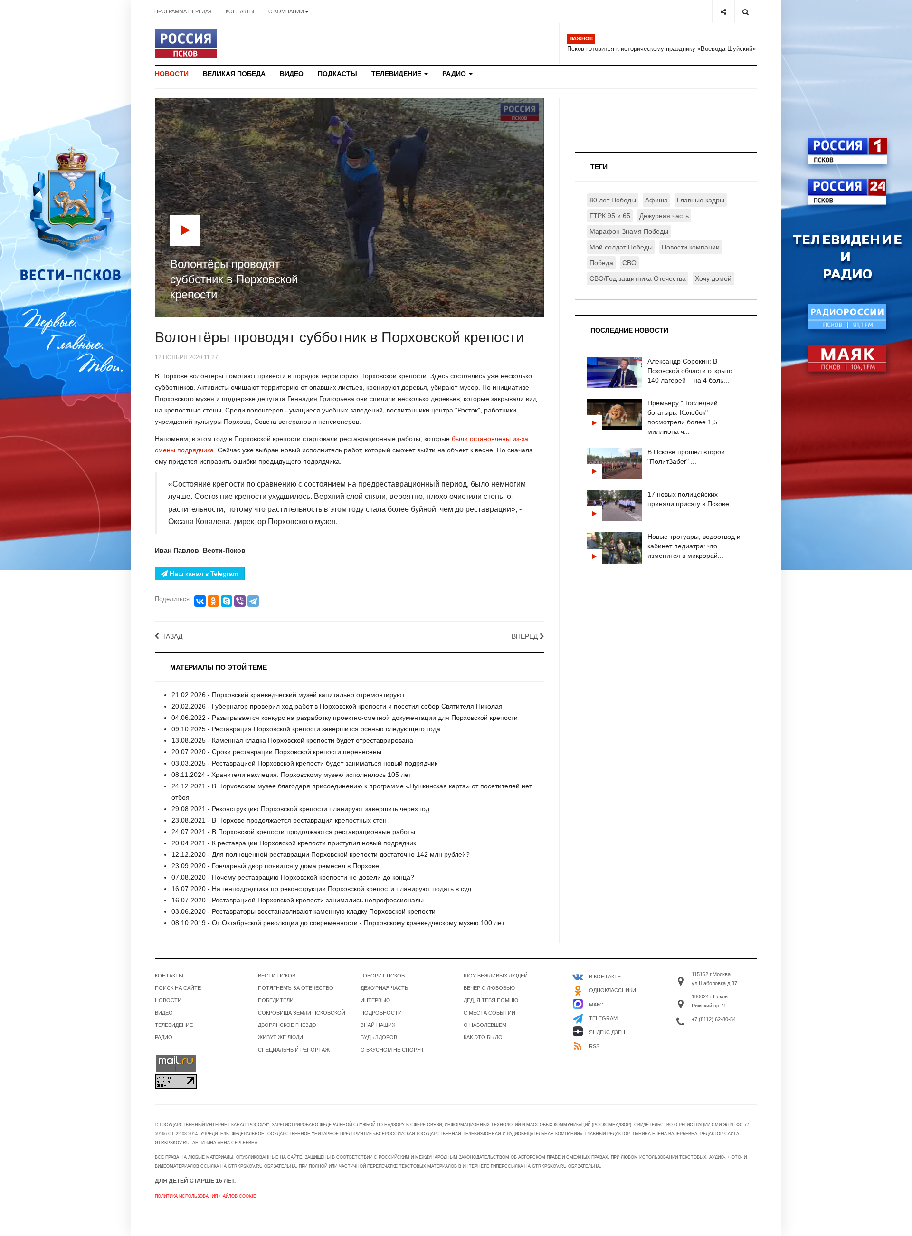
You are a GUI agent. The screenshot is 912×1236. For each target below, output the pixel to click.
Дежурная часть (664, 216)
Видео (292, 73)
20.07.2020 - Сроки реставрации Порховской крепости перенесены (276, 752)
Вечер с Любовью (489, 988)
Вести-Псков (276, 975)
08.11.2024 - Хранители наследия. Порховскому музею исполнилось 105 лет (291, 774)
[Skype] (226, 601)
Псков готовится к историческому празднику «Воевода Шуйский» (661, 48)
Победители (276, 1000)
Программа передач (182, 11)
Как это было (483, 1037)
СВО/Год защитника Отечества (637, 278)
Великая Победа (234, 73)
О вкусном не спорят (392, 1050)
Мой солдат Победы (621, 247)
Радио (455, 73)
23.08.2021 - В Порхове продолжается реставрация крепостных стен (279, 820)
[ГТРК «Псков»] (186, 43)
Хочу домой (713, 278)
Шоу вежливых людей (496, 975)
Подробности (381, 1013)
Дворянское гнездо (287, 1025)
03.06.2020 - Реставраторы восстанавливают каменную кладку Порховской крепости (303, 911)
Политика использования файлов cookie (205, 1196)
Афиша (656, 200)
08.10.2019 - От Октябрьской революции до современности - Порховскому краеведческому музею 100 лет (337, 923)
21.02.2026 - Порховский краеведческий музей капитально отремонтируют (288, 695)
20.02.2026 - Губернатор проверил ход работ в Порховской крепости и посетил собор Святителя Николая (337, 706)
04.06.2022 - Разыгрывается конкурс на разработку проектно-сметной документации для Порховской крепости (344, 717)
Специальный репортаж (294, 1050)
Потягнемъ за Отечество (295, 988)
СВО (629, 263)
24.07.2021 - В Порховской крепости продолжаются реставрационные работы (293, 831)
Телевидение (397, 73)
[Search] (745, 11)
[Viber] (240, 601)
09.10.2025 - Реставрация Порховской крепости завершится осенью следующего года (305, 729)
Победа (601, 263)
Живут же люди (280, 1037)
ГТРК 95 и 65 (609, 216)
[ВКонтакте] (200, 601)
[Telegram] (253, 601)
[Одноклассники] (213, 601)
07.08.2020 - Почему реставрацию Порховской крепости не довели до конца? (292, 877)
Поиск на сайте (178, 988)
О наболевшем (485, 1025)
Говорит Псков (383, 975)
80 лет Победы (612, 200)
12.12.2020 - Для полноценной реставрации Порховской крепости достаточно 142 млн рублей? (320, 854)
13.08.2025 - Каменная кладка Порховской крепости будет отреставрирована (292, 740)
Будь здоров (379, 1037)
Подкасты (337, 73)
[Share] (723, 11)
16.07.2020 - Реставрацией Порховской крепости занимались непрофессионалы (297, 900)
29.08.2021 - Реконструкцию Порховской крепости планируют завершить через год (300, 809)
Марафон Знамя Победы (628, 231)
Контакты (240, 11)
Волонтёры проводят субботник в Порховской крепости (339, 337)
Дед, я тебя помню (491, 1000)
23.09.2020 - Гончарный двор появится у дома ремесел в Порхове (275, 866)
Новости (172, 73)
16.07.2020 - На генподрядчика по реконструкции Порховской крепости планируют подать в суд (321, 888)
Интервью (375, 1000)
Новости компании (691, 247)
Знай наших (378, 1025)
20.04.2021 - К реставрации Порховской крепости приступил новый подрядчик (293, 843)
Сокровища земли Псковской (301, 1013)
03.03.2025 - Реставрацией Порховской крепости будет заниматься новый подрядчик (304, 763)
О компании (286, 11)
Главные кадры (700, 200)
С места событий (489, 1013)
